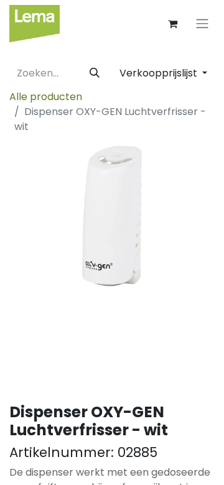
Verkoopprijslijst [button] (159, 73)
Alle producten (45, 97)
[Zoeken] (94, 73)
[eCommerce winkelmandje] (172, 23)
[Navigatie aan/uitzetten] (202, 24)
